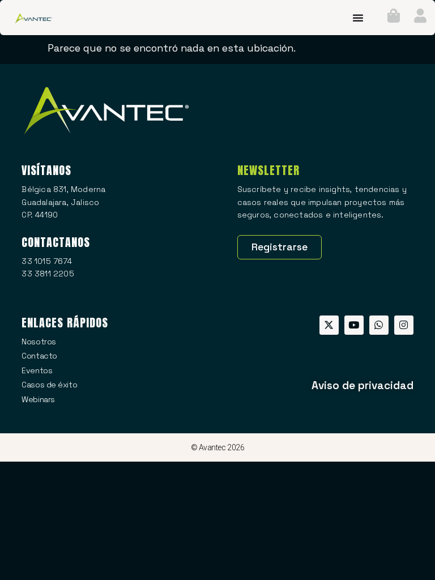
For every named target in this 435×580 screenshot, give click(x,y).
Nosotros (39, 341)
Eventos (37, 370)
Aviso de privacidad (362, 385)
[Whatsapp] (379, 325)
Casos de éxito (49, 384)
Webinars (38, 399)
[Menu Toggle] (358, 17)
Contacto (39, 356)
